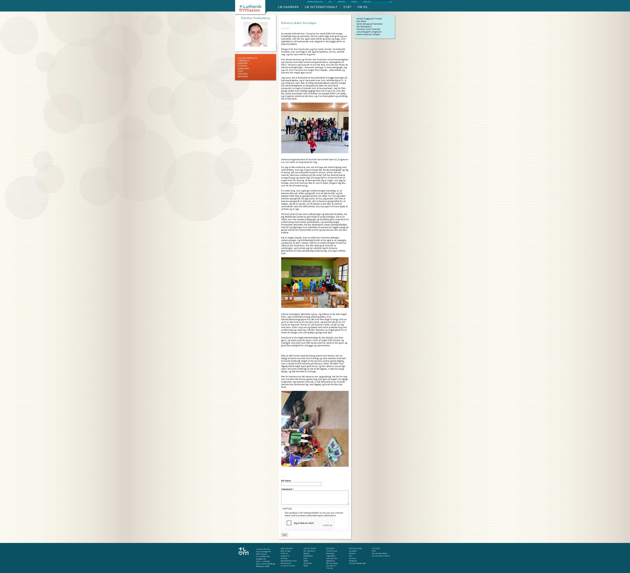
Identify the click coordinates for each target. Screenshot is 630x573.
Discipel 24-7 (331, 566)
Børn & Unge (286, 551)
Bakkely (307, 553)
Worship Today (332, 563)
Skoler (306, 566)
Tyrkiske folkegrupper (357, 563)
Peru (240, 71)
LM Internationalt (321, 6)
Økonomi (243, 76)
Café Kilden (308, 563)
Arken (306, 558)
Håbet (306, 561)
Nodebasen (330, 561)
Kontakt (341, 1)
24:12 (374, 551)
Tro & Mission (331, 551)
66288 (267, 566)
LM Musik (284, 553)
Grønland (243, 68)
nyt (330, 1)
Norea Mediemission (289, 561)
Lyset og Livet (331, 558)
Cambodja (243, 60)
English (366, 1)
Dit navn (286, 480)
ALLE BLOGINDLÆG (247, 57)
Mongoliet (353, 561)
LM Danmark (288, 6)
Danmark (243, 63)
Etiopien (242, 65)
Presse (354, 1)
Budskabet (330, 553)
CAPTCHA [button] (287, 508)
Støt (347, 6)
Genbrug (284, 558)
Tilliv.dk (329, 568)
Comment (287, 489)
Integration (285, 556)
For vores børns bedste (381, 556)
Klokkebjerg (308, 556)
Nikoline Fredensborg (255, 18)
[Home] (251, 8)
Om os (362, 6)
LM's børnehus (309, 551)
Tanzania (243, 73)
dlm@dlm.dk (261, 559)
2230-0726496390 (268, 564)
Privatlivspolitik (315, 1)
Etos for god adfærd (379, 553)
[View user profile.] (255, 45)
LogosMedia (331, 556)
